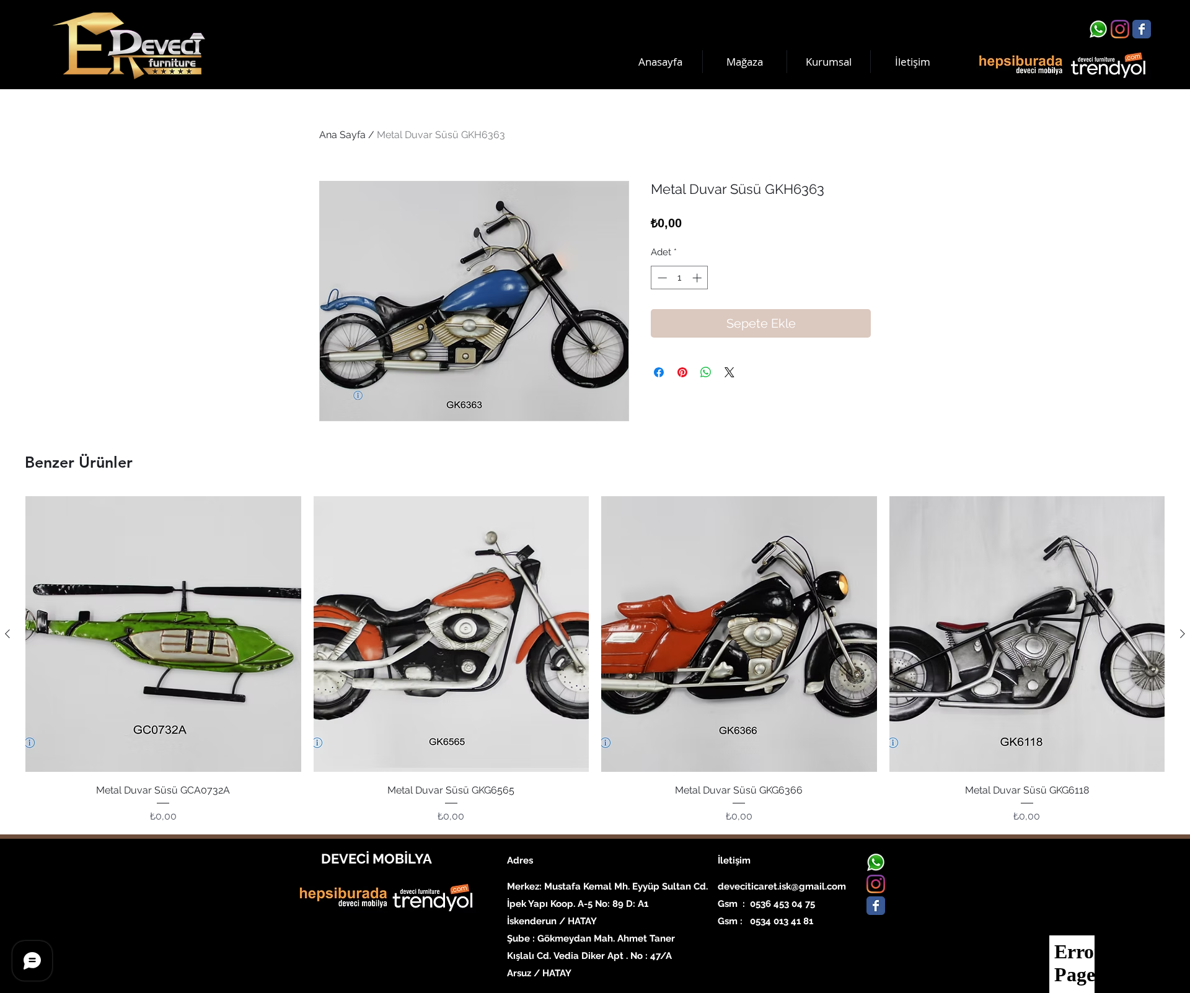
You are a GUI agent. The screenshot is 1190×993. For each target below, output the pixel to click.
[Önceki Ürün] (7, 633)
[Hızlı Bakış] (163, 634)
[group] (595, 660)
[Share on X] (729, 372)
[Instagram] (1120, 29)
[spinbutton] (679, 277)
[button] (828, 61)
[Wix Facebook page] (1141, 29)
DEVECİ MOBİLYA (376, 859)
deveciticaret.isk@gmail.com (782, 886)
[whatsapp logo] (1098, 29)
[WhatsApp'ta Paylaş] (706, 372)
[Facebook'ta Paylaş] (658, 372)
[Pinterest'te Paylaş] (682, 372)
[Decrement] (661, 277)
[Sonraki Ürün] (1182, 633)
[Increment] (698, 277)
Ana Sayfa (342, 135)
